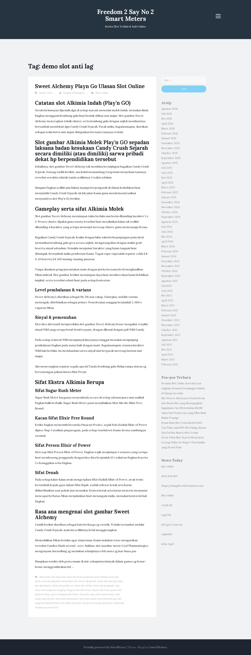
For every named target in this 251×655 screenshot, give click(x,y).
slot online (167, 466)
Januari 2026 (168, 138)
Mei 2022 (166, 349)
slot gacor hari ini (171, 524)
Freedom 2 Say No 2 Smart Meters (125, 15)
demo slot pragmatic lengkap (50, 590)
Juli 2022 (166, 344)
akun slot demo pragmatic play (83, 577)
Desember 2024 (170, 202)
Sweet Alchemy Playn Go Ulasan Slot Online (90, 86)
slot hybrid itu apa (107, 598)
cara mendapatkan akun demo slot (60, 581)
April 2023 (167, 300)
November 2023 (170, 266)
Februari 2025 (169, 192)
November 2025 (170, 148)
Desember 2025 (170, 143)
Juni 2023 (166, 290)
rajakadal (166, 534)
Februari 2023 (169, 310)
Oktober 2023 (169, 271)
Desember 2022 (170, 320)
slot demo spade (88, 598)
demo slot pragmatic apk (106, 585)
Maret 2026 (168, 128)
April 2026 (167, 123)
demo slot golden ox (62, 585)
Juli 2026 (166, 113)
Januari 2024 (168, 256)
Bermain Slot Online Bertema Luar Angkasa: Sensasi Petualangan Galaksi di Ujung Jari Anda (183, 388)
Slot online (167, 495)
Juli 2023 (166, 285)
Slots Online (101, 92)
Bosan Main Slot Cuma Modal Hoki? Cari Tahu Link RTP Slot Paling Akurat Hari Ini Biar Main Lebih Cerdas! (183, 427)
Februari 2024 (169, 251)
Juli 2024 (166, 226)
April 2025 (167, 182)
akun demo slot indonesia (52, 577)
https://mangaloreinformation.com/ (182, 485)
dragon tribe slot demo (79, 590)
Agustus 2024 (169, 221)
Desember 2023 (170, 261)
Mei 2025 (166, 177)
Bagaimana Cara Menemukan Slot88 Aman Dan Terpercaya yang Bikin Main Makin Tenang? (183, 412)
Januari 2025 (168, 197)
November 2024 (170, 207)
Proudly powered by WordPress (104, 647)
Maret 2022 (168, 359)
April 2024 (167, 241)
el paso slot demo (101, 590)
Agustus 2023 (169, 280)
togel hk (166, 514)
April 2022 (167, 354)
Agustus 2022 (169, 339)
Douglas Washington (74, 92)
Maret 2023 (168, 305)
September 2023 (170, 276)
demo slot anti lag (106, 581)
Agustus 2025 (169, 162)
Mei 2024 (166, 236)
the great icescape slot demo (98, 603)
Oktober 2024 (169, 212)
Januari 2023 (168, 315)
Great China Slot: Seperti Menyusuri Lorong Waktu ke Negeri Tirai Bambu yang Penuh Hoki (183, 442)
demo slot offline (83, 585)
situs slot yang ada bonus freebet (96, 594)
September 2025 (170, 158)
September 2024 (170, 217)
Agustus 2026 (169, 108)
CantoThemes (157, 647)
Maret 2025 (168, 187)
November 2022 (170, 325)
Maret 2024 (168, 246)
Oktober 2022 (169, 330)
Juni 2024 (167, 231)
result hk (166, 505)
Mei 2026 (166, 118)
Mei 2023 (166, 295)
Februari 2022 (169, 364)
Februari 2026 (169, 133)
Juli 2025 (166, 167)
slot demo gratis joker (67, 598)
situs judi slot (169, 476)
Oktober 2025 (169, 153)
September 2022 (170, 335)
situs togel (167, 543)
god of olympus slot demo (64, 594)
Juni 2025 (167, 172)
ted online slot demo (71, 603)
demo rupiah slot (87, 581)
